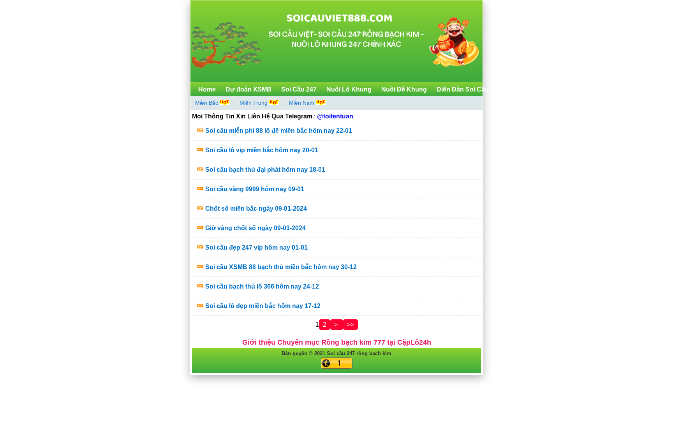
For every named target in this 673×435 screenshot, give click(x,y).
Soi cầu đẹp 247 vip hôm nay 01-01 (256, 247)
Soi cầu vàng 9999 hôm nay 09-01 (254, 189)
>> (350, 324)
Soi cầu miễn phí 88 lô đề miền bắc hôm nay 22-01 (278, 130)
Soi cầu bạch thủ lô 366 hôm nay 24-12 (262, 286)
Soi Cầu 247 (299, 89)
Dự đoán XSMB (248, 89)
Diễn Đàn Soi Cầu (463, 89)
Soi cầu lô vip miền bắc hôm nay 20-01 (261, 150)
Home (207, 89)
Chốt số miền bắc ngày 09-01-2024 (256, 208)
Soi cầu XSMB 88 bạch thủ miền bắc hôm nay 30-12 (281, 267)
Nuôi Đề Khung (404, 89)
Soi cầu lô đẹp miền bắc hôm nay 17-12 (263, 306)
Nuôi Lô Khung (349, 89)
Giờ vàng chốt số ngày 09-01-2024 (255, 228)
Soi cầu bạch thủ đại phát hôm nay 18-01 (265, 169)
